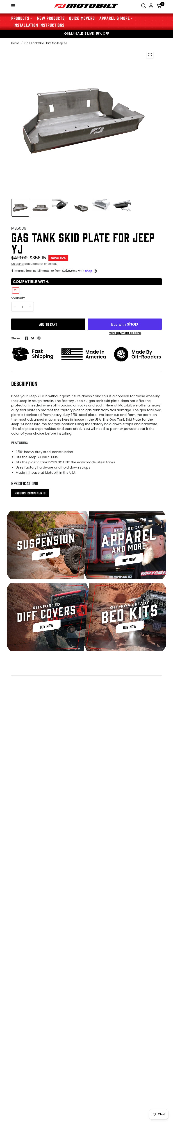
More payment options (125, 333)
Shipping (17, 264)
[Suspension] (48, 545)
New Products (51, 17)
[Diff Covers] (48, 617)
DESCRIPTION (24, 383)
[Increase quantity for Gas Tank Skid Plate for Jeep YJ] (30, 307)
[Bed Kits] (125, 617)
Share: (16, 338)
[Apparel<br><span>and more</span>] (125, 545)
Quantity (18, 298)
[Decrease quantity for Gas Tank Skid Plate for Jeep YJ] (15, 307)
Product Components (30, 493)
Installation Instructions (39, 24)
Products (20, 17)
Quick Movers (82, 17)
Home (15, 43)
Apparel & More (114, 17)
